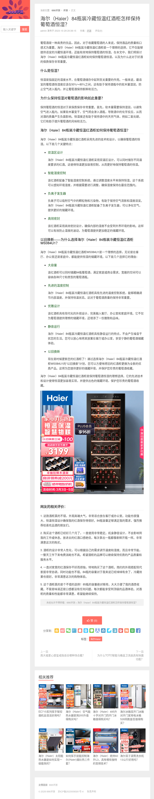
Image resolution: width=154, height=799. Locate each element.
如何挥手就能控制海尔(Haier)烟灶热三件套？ (78, 759)
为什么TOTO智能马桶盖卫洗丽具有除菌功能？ (120, 657)
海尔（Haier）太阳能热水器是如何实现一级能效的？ (50, 759)
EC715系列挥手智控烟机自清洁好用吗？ (50, 713)
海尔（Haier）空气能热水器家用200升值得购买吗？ (78, 715)
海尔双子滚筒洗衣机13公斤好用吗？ (132, 757)
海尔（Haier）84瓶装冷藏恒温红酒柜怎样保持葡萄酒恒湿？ (90, 21)
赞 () (94, 620)
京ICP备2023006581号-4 (71, 791)
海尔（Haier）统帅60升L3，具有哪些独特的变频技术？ (105, 759)
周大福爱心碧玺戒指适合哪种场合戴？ (62, 655)
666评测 (15, 9)
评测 (65, 10)
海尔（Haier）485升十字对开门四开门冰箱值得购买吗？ (105, 715)
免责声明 (91, 791)
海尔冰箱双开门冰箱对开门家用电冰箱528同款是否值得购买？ (132, 717)
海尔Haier (96, 639)
